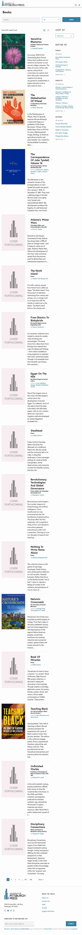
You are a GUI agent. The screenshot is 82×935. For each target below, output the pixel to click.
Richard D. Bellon (42, 170)
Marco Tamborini (38, 327)
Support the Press (48, 911)
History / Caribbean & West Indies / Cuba (63, 92)
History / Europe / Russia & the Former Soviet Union (65, 106)
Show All (59, 75)
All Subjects (60, 84)
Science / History (61, 103)
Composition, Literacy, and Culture (63, 70)
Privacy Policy (48, 929)
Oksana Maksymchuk (40, 558)
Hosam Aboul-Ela (61, 123)
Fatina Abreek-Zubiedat (64, 126)
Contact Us (46, 901)
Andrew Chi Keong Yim (40, 279)
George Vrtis (41, 609)
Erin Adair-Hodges (62, 133)
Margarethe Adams (62, 136)
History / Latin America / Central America (64, 88)
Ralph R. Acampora (62, 130)
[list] (44, 30)
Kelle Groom (37, 665)
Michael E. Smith (38, 495)
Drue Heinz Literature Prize (63, 58)
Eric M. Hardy (37, 229)
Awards (44, 908)
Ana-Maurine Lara (43, 715)
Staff (43, 904)
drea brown (34, 717)
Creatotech (74, 929)
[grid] (48, 30)
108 (31, 880)
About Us (45, 898)
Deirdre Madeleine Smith (39, 386)
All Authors (59, 120)
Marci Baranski (38, 108)
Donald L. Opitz (36, 171)
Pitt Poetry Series (61, 62)
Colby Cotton (37, 435)
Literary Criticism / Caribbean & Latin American (62, 98)
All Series (59, 54)
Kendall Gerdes (38, 48)
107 (26, 880)
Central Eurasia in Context (62, 65)
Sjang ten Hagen (38, 834)
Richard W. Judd (38, 777)
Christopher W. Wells (38, 610)
